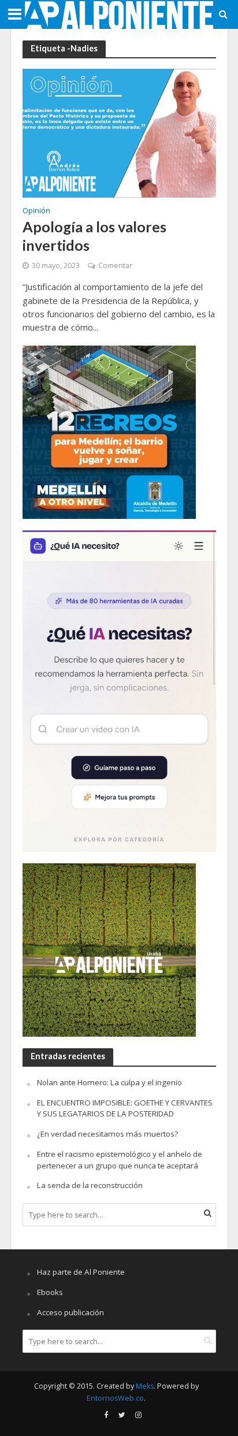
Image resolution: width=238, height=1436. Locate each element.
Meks (145, 1386)
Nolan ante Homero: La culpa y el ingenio (109, 1082)
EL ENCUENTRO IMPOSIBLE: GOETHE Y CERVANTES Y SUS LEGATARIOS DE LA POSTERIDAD (125, 1108)
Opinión (36, 211)
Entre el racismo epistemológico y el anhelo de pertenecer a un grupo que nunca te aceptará (119, 1160)
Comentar (115, 265)
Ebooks (50, 1292)
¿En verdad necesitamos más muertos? (107, 1134)
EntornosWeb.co (115, 1398)
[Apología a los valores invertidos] (119, 132)
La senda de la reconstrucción (90, 1185)
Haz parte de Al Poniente (81, 1272)
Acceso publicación (70, 1312)
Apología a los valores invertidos (94, 236)
